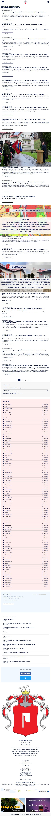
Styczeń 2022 (8, 520)
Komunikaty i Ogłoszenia (14, 388)
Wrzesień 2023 (8, 478)
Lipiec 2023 (7, 482)
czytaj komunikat (8, 603)
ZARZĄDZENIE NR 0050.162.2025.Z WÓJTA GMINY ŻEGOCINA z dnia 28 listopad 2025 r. (25, 107)
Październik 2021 (8, 527)
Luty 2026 (7, 417)
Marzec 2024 (8, 465)
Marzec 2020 (8, 567)
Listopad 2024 (8, 448)
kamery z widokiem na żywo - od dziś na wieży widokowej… (17, 623)
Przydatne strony (7, 636)
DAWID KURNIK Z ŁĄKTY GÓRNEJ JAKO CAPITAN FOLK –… (17, 652)
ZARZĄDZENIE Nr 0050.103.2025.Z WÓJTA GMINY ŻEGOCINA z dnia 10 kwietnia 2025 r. (25, 249)
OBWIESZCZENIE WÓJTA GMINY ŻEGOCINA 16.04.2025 (16, 237)
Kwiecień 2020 (8, 565)
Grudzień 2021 (8, 523)
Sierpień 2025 (8, 429)
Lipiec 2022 (7, 508)
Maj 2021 (7, 537)
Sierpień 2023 (8, 480)
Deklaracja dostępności (26, 772)
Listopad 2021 (8, 525)
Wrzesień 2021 (8, 529)
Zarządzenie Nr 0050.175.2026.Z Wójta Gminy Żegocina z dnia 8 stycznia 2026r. (25, 80)
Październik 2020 (8, 552)
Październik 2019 (8, 578)
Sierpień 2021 (8, 531)
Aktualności (11, 391)
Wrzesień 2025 (8, 427)
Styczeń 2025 (8, 444)
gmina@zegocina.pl (27, 762)
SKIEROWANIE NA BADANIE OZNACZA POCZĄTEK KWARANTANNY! (19, 644)
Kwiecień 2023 (8, 489)
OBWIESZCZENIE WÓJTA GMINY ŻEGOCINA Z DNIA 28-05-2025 (18, 196)
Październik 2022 (8, 501)
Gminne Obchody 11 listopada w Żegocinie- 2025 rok (17, 167)
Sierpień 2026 (8, 404)
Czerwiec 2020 (8, 561)
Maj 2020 (7, 563)
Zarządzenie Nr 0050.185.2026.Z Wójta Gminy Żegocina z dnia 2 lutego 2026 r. (24, 54)
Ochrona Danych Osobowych (25, 775)
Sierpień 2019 (8, 582)
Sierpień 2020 (8, 557)
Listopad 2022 (8, 499)
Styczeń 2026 (8, 419)
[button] (32, 594)
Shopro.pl (39, 814)
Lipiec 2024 (7, 457)
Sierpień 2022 (8, 506)
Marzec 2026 (8, 414)
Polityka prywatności (25, 774)
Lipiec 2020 (7, 559)
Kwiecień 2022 (8, 514)
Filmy (4, 631)
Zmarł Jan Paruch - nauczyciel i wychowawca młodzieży (16, 661)
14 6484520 (26, 760)
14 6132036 (26, 761)
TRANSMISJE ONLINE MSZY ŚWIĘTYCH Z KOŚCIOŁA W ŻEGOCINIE (19, 627)
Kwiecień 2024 (8, 463)
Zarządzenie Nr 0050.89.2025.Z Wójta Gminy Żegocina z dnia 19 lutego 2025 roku (24, 336)
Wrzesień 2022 (8, 504)
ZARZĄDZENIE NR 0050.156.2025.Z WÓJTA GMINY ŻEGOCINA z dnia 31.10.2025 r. (23, 182)
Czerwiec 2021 (8, 535)
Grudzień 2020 (8, 548)
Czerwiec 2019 (8, 586)
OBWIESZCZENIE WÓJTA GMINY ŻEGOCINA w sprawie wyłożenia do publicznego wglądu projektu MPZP (24, 322)
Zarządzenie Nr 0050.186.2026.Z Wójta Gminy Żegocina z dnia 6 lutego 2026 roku (24, 25)
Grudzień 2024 (8, 446)
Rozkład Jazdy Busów (8, 619)
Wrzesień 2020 (8, 554)
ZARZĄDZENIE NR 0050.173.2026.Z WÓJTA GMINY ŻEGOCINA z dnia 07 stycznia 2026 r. (25, 95)
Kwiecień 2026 (8, 412)
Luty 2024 (7, 467)
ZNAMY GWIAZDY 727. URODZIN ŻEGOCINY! (13, 648)
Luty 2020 (7, 569)
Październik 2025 (8, 425)
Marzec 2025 (8, 440)
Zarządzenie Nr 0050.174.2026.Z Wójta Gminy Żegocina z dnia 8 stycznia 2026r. (25, 67)
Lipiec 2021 (7, 533)
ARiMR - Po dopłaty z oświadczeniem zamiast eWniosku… (17, 640)
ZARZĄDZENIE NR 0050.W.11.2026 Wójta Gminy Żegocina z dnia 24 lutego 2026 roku (24, 12)
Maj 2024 (7, 461)
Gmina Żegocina (13, 814)
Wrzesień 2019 (8, 580)
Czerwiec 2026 (8, 408)
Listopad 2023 (8, 474)
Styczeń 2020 (8, 571)
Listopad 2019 (8, 576)
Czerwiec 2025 (8, 433)
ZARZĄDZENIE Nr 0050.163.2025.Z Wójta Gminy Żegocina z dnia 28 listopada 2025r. (23, 120)
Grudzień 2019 (8, 574)
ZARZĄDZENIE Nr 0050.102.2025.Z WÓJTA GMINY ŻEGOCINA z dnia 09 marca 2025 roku (24, 294)
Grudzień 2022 (8, 497)
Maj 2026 (7, 410)
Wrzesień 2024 (8, 453)
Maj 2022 (7, 512)
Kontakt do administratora (25, 773)
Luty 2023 (7, 493)
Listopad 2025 (8, 423)
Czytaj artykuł (7, 19)
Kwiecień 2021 (8, 540)
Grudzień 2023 (8, 472)
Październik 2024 (8, 450)
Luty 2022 (7, 518)
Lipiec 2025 (7, 431)
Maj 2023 (7, 487)
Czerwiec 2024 (8, 459)
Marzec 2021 (8, 542)
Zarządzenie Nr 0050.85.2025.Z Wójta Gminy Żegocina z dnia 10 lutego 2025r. (24, 365)
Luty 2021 (7, 544)
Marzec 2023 (8, 491)
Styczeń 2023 (8, 495)
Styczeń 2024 (8, 470)
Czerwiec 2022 (8, 510)
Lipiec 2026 (7, 406)
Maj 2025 (7, 436)
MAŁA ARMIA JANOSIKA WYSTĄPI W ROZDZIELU (14, 657)
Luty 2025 (7, 442)
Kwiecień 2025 (8, 438)
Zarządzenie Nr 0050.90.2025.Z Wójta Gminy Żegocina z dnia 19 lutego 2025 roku (24, 350)
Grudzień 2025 (8, 421)
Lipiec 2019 (7, 584)
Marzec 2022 (8, 516)
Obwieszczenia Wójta (7, 10)
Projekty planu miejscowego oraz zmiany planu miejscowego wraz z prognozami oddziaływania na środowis (23, 309)
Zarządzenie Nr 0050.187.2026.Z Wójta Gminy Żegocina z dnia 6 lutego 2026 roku (24, 39)
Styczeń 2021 (8, 546)
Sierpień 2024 (8, 455)
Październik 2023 (8, 476)
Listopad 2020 (8, 550)
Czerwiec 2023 (8, 484)
